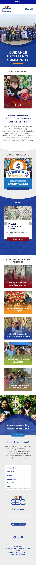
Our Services (11, 468)
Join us (8, 455)
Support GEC (11, 479)
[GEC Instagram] (18, 537)
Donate (18, 2)
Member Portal (19, 524)
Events (9, 475)
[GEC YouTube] (22, 537)
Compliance (22, 554)
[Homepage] (7, 9)
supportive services (10, 131)
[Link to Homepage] (18, 500)
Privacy (13, 554)
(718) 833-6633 (18, 509)
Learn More (18, 435)
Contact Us (11, 483)
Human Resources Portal (18, 552)
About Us (10, 471)
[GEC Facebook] (14, 537)
